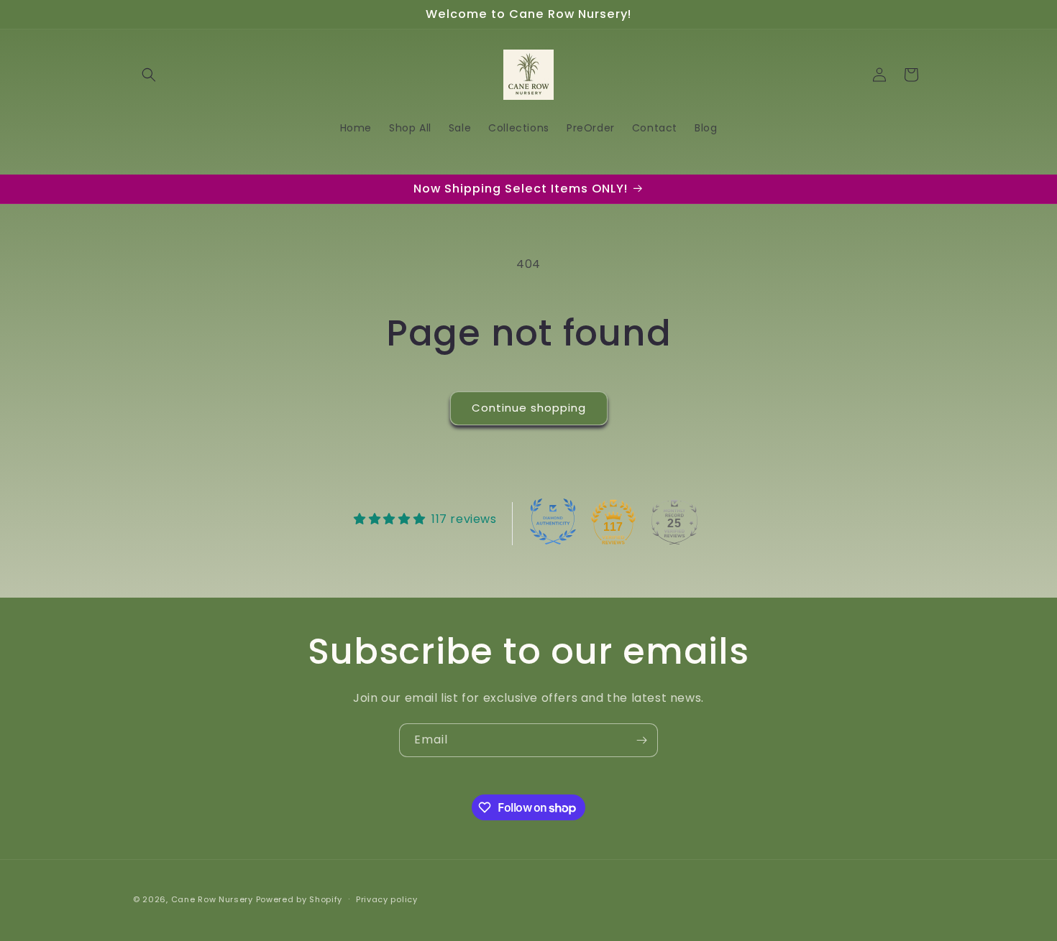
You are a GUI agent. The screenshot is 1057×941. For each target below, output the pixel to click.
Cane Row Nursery (212, 899)
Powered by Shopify (299, 899)
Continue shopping (529, 407)
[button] (149, 75)
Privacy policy (387, 899)
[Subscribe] (641, 740)
